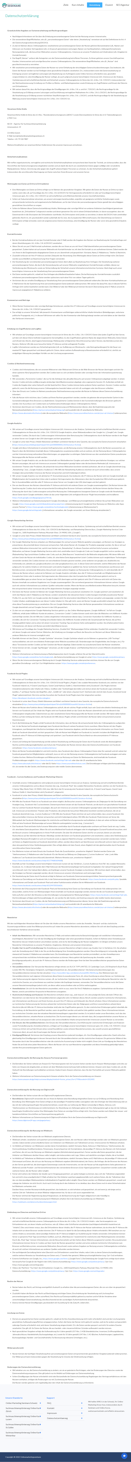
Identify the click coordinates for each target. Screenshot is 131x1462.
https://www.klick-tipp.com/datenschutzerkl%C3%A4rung (75, 973)
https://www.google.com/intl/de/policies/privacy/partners (42, 504)
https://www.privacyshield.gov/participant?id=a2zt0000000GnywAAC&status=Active (57, 704)
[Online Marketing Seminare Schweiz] (11, 4)
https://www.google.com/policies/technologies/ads (47, 507)
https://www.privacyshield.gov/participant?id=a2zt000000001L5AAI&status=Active (46, 445)
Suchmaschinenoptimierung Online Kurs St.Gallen (23, 1426)
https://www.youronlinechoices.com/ (71, 763)
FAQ (49, 1403)
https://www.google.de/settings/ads (27, 510)
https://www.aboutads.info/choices (27, 413)
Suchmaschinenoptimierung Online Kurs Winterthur (23, 1434)
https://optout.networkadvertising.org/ (49, 410)
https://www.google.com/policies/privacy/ (87, 1262)
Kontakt (50, 1408)
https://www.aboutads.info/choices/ (26, 763)
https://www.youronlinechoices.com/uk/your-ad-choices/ (91, 413)
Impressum (52, 1413)
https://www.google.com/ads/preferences (78, 663)
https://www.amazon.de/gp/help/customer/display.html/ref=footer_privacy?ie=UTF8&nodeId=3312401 (53, 1079)
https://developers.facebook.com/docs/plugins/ (31, 698)
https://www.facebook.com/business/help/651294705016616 (37, 885)
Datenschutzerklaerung (57, 1418)
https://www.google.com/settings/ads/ (88, 1271)
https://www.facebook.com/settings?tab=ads (53, 760)
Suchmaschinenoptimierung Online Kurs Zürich (23, 1409)
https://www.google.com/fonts (55, 1258)
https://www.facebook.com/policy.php (103, 879)
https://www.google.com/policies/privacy (108, 657)
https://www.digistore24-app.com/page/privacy (31, 1120)
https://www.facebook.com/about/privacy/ (39, 748)
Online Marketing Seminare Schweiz (21, 1403)
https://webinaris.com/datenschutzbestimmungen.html (34, 1202)
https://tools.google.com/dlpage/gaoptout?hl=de (31, 498)
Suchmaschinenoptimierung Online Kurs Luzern (23, 1418)
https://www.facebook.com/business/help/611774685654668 (37, 860)
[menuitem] (66, 4)
